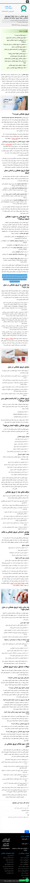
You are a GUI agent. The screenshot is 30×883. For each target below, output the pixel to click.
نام (28, 806)
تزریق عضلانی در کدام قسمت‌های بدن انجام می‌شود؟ (15, 50)
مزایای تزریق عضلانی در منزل (19, 47)
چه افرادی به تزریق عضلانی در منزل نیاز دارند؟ (14, 44)
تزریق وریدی (9, 144)
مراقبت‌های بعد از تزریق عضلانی (18, 56)
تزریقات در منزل (9, 338)
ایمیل (28, 810)
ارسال (27, 832)
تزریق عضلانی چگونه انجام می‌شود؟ (17, 54)
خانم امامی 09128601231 (8, 11)
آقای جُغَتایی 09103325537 (8, 7)
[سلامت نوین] (23, 8)
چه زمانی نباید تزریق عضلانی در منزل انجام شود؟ (15, 62)
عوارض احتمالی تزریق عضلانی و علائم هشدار (15, 58)
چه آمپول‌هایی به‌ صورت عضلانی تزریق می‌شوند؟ (16, 41)
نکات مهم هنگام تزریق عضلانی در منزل (16, 68)
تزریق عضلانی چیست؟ (20, 35)
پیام (28, 815)
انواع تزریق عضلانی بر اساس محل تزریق (16, 38)
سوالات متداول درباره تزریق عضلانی (17, 65)
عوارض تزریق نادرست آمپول (17, 583)
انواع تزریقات (15, 138)
